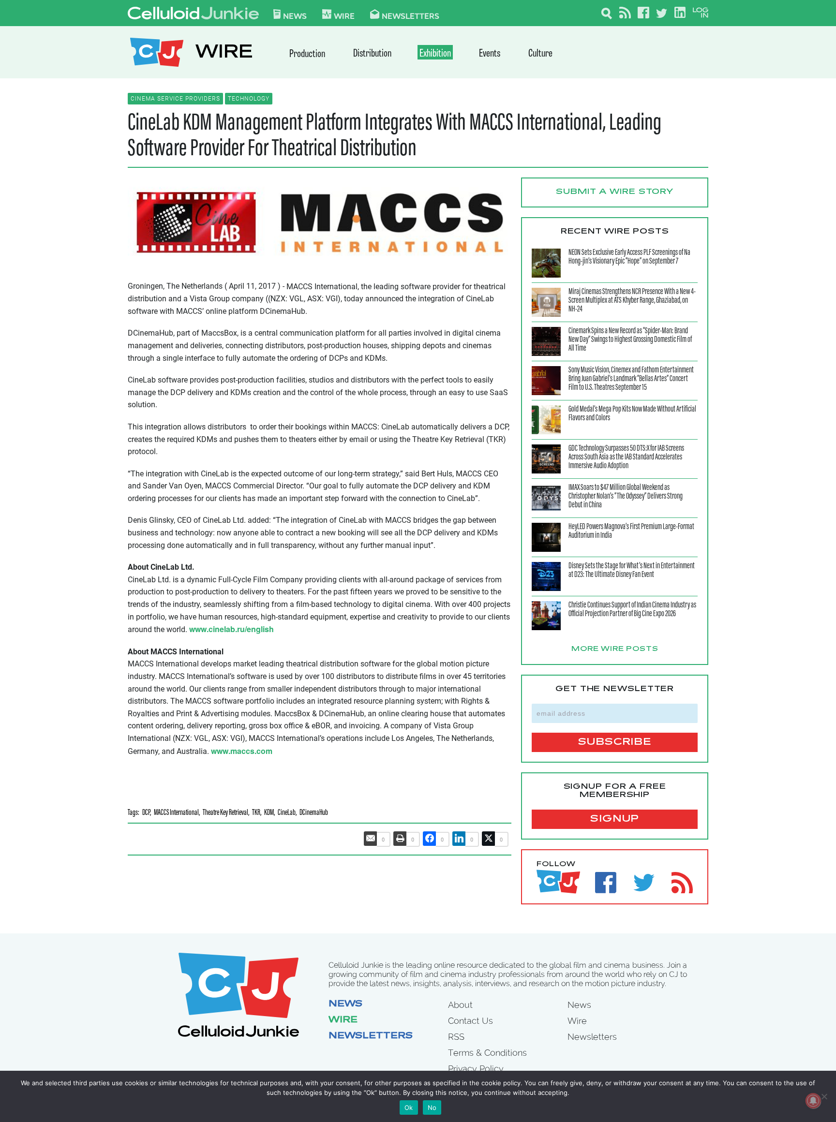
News (295, 15)
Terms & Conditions (487, 1053)
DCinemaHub (313, 813)
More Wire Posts (614, 649)
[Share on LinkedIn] (459, 838)
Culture (540, 54)
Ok (408, 1107)
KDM (269, 813)
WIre (344, 15)
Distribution (372, 54)
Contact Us (470, 1021)
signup (614, 819)
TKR (256, 813)
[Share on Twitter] (488, 838)
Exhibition (435, 54)
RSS (456, 1037)
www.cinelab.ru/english (231, 629)
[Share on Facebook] (429, 838)
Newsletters (410, 15)
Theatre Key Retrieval (225, 813)
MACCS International (176, 813)
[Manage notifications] (813, 1100)
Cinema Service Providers (175, 98)
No (432, 1107)
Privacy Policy (476, 1068)
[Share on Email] (370, 838)
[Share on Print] (400, 838)
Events (489, 54)
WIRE (224, 53)
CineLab (287, 813)
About (460, 1005)
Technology (248, 98)
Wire (343, 1020)
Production (307, 54)
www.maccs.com (241, 750)
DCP (146, 813)
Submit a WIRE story (614, 192)
